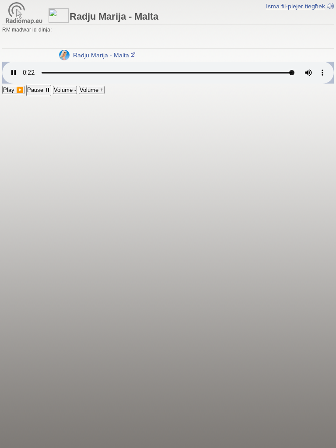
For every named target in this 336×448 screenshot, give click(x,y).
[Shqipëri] (245, 30)
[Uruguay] (213, 37)
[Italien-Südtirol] (64, 30)
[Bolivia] (196, 37)
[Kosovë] (253, 30)
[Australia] (55, 37)
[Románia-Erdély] (203, 30)
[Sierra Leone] (255, 37)
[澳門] (72, 37)
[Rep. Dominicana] (155, 37)
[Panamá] (147, 37)
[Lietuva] (269, 30)
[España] (145, 30)
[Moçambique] (38, 45)
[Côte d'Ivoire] (263, 37)
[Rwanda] (321, 37)
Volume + (92, 90)
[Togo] (271, 37)
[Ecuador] (180, 37)
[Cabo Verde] (246, 37)
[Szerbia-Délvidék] (220, 30)
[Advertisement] (168, 162)
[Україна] (303, 30)
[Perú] (188, 37)
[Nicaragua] (130, 37)
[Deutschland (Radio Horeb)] (95, 30)
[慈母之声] (63, 37)
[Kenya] (5, 45)
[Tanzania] (14, 45)
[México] (97, 37)
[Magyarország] (170, 30)
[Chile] (221, 37)
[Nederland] (120, 30)
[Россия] (286, 30)
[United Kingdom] (103, 30)
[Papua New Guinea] (47, 37)
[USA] (80, 37)
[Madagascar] (47, 45)
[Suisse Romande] (88, 30)
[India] (22, 37)
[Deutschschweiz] (81, 30)
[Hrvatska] (228, 30)
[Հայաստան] (311, 30)
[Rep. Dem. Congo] (296, 37)
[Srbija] (211, 30)
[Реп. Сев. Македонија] (261, 30)
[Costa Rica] (138, 37)
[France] (136, 30)
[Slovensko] (178, 30)
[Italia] (56, 30)
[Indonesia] (30, 37)
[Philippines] (38, 37)
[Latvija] (278, 30)
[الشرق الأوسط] (319, 30)
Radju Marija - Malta (99, 55)
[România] (195, 30)
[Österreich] (73, 30)
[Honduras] (113, 37)
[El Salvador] (122, 37)
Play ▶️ (13, 90)
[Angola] (288, 37)
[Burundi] (313, 37)
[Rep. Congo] (304, 37)
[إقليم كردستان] (328, 30)
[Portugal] (153, 30)
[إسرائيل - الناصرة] (14, 37)
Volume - (65, 90)
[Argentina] (230, 37)
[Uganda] (329, 37)
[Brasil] (238, 37)
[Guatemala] (105, 37)
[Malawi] (22, 45)
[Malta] (161, 30)
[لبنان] (5, 37)
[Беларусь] (294, 30)
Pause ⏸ (38, 90)
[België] (128, 30)
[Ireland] (112, 30)
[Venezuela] (171, 37)
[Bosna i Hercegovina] (236, 30)
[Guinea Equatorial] (280, 37)
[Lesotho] (30, 45)
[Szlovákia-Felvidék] (186, 30)
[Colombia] (163, 37)
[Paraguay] (205, 37)
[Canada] (88, 37)
